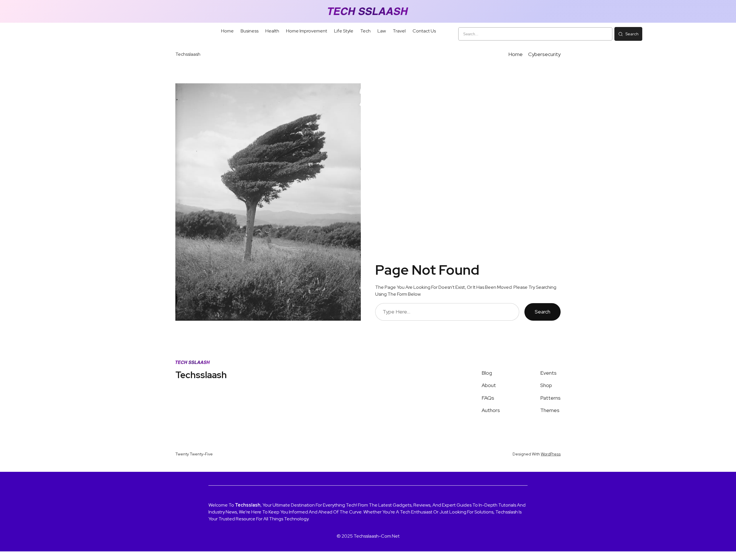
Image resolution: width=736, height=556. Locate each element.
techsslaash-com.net (377, 536)
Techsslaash (187, 54)
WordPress (551, 454)
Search (542, 311)
